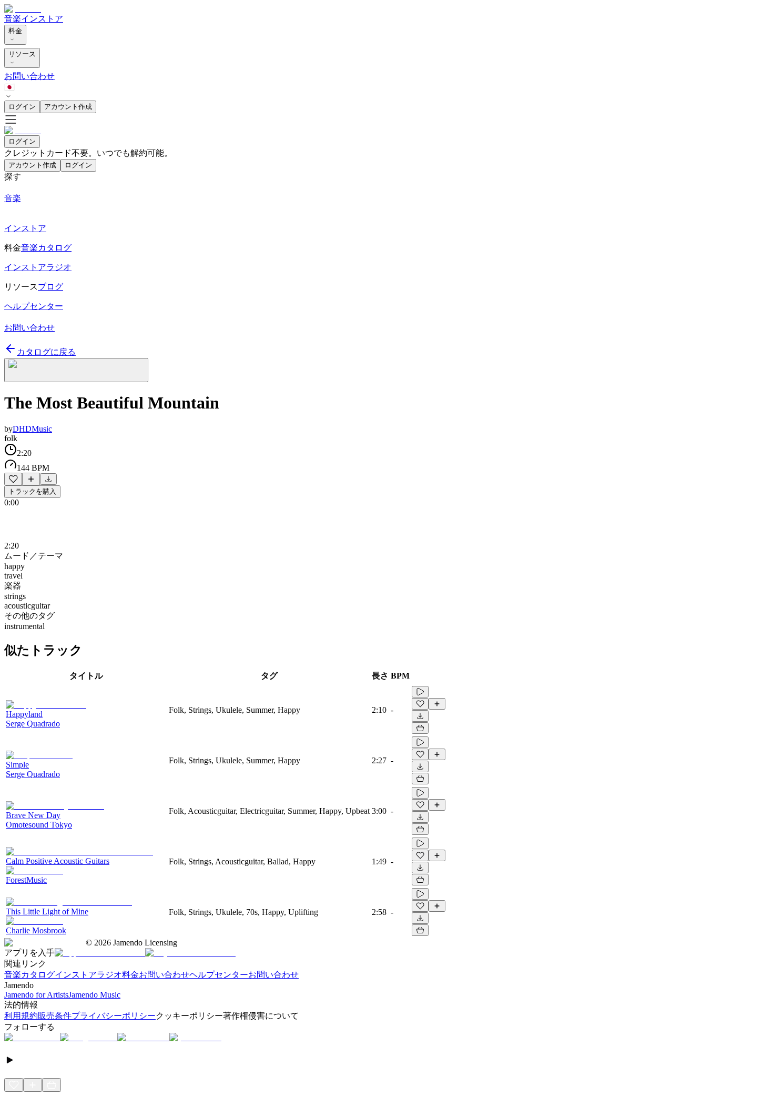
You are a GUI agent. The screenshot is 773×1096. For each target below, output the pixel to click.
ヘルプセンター (218, 974)
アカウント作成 (68, 107)
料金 (15, 31)
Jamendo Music (94, 994)
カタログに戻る (46, 351)
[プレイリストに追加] (31, 479)
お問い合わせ (29, 76)
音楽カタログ (29, 974)
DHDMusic (32, 428)
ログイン (22, 107)
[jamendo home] (22, 8)
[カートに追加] (420, 728)
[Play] (76, 370)
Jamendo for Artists (36, 994)
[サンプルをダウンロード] (48, 479)
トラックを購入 (32, 491)
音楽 (12, 18)
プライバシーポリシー (114, 1015)
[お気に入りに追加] (13, 479)
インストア (42, 18)
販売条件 (55, 1015)
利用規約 (21, 1015)
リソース (22, 54)
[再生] (420, 692)
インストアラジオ (88, 974)
